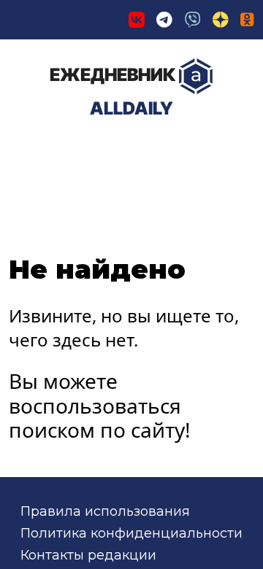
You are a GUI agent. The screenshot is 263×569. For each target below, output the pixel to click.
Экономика (164, 151)
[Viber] (193, 20)
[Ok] (247, 20)
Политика (58, 151)
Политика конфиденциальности (131, 533)
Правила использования (105, 511)
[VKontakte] (137, 20)
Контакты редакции (88, 555)
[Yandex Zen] (221, 20)
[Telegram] (164, 20)
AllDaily (112, 91)
